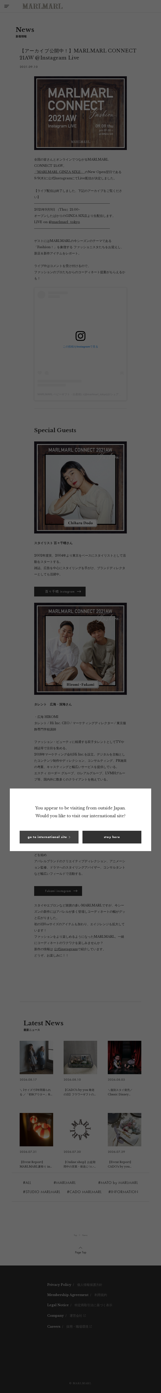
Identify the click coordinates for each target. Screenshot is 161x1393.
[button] (49, 837)
